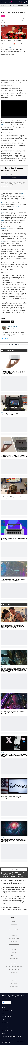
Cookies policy (5, 1022)
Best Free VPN (14, 924)
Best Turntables (14, 963)
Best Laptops (14, 935)
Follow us (17, 43)
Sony (2, 241)
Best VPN (14, 921)
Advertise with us (5, 1025)
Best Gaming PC (14, 941)
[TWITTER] (8, 328)
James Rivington (12, 18)
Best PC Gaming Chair (14, 944)
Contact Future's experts (7, 1010)
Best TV (14, 952)
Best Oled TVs (14, 955)
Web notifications (5, 1027)
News (3, 16)
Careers (3, 1033)
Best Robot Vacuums (14, 986)
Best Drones (14, 983)
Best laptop (20, 5)
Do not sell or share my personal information (11, 1036)
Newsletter (24, 43)
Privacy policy (4, 1019)
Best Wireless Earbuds (14, 969)
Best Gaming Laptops (14, 938)
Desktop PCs (9, 8)
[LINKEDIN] (11, 328)
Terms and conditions (6, 1016)
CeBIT (9, 48)
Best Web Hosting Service (14, 927)
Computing (3, 8)
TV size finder (11, 5)
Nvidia (3, 203)
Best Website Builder (14, 929)
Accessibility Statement (7, 1030)
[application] (14, 108)
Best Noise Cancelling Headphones (14, 966)
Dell (11, 241)
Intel (2, 212)
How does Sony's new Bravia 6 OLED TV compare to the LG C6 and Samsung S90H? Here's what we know (15, 909)
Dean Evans (6, 18)
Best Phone (14, 949)
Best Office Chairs (14, 972)
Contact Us (4, 1013)
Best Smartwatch (14, 958)
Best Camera (14, 978)
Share (4, 43)
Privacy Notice (18, 182)
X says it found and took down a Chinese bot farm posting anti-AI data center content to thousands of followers (14, 882)
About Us (4, 1007)
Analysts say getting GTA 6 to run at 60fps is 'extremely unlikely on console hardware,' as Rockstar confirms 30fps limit (15, 874)
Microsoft (4, 124)
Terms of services (16, 180)
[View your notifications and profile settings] (19, 2)
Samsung (3, 228)
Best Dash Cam (14, 980)
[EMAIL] (13, 328)
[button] (26, 2)
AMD (10, 152)
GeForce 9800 (16, 206)
